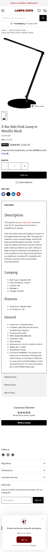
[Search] (43, 18)
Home (3, 30)
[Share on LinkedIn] (13, 194)
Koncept (7, 135)
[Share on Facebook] (3, 194)
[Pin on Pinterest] (19, 194)
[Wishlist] (39, 10)
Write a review (24, 422)
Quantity (4, 160)
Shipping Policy (10, 377)
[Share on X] (8, 194)
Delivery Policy (10, 385)
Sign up (38, 500)
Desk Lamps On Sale (17, 30)
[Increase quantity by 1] (24, 166)
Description (9, 205)
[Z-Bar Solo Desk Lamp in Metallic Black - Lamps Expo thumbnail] (4, 115)
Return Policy (9, 393)
